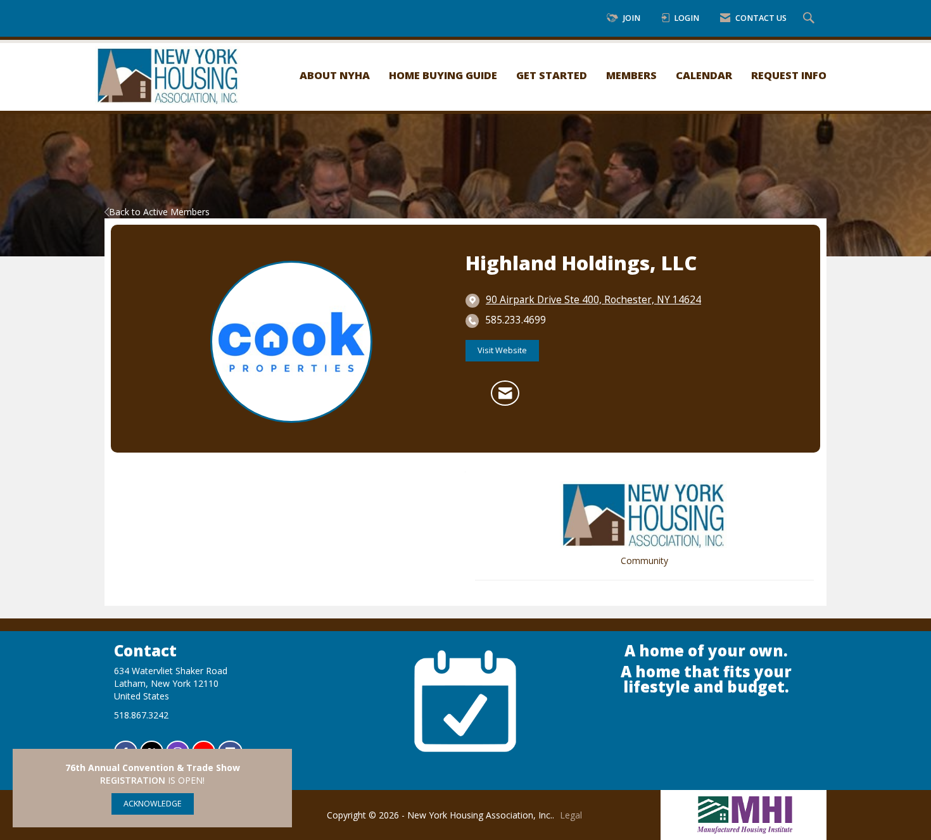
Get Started (551, 75)
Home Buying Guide (443, 75)
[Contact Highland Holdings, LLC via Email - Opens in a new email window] (505, 393)
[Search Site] (810, 18)
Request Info (788, 75)
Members (631, 75)
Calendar (704, 75)
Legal (571, 815)
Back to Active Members (159, 212)
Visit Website (502, 350)
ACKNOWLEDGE (153, 803)
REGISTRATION (132, 780)
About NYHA (335, 75)
